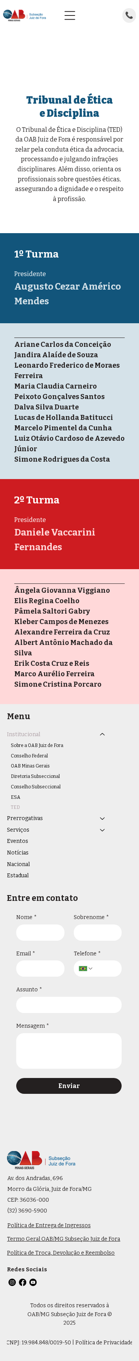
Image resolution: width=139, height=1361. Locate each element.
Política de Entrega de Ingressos (49, 1225)
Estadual (18, 875)
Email (25, 953)
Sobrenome (91, 917)
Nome (26, 917)
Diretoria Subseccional (35, 776)
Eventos (17, 841)
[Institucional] (102, 734)
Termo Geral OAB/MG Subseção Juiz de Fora (63, 1239)
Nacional (18, 864)
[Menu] (70, 15)
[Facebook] (22, 1282)
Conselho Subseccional (36, 787)
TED (15, 807)
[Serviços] (102, 830)
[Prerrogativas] (102, 818)
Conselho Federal (29, 756)
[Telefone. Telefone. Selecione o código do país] (86, 968)
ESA (15, 797)
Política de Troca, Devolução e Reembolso (61, 1253)
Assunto (29, 989)
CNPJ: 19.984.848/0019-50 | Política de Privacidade (69, 1342)
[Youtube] (33, 1282)
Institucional (23, 734)
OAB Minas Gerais (30, 766)
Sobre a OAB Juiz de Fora (37, 745)
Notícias (18, 852)
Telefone (87, 953)
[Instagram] (12, 1282)
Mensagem (32, 1026)
